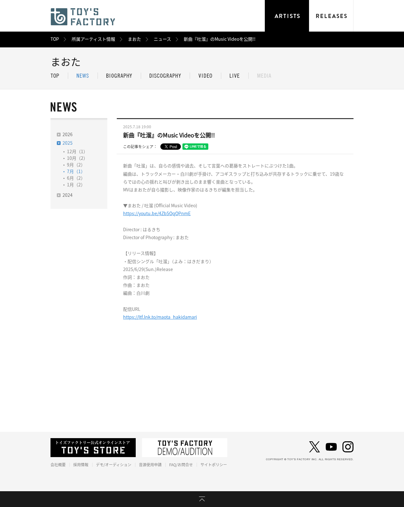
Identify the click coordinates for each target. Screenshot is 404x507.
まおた (134, 39)
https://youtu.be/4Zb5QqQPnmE (157, 213)
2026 (67, 134)
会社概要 (58, 465)
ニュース (162, 39)
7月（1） (76, 171)
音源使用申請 (150, 465)
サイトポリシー (213, 465)
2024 (67, 195)
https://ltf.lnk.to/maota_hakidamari (160, 317)
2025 (67, 143)
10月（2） (77, 158)
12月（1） (77, 151)
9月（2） (76, 165)
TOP (54, 39)
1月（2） (76, 185)
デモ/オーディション (113, 465)
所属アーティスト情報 (93, 39)
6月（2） (76, 178)
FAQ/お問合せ (181, 465)
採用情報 (80, 465)
